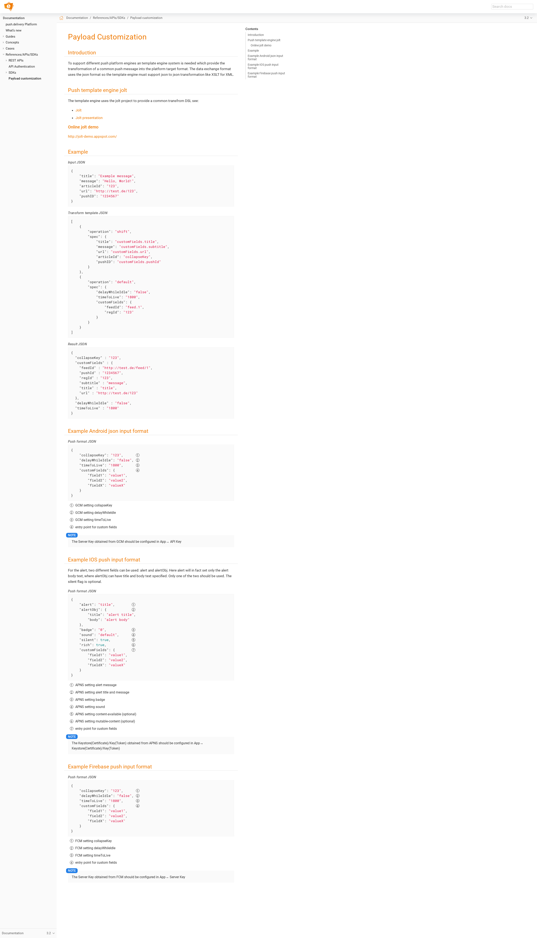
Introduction (256, 35)
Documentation (14, 18)
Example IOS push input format (263, 66)
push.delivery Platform (21, 24)
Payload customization (25, 78)
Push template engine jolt (264, 40)
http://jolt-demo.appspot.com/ (92, 136)
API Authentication (22, 66)
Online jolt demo (261, 45)
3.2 (526, 18)
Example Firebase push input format (266, 75)
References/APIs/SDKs (22, 54)
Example (253, 50)
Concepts (12, 42)
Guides (10, 36)
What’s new (13, 30)
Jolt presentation (89, 118)
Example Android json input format (265, 57)
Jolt (79, 110)
